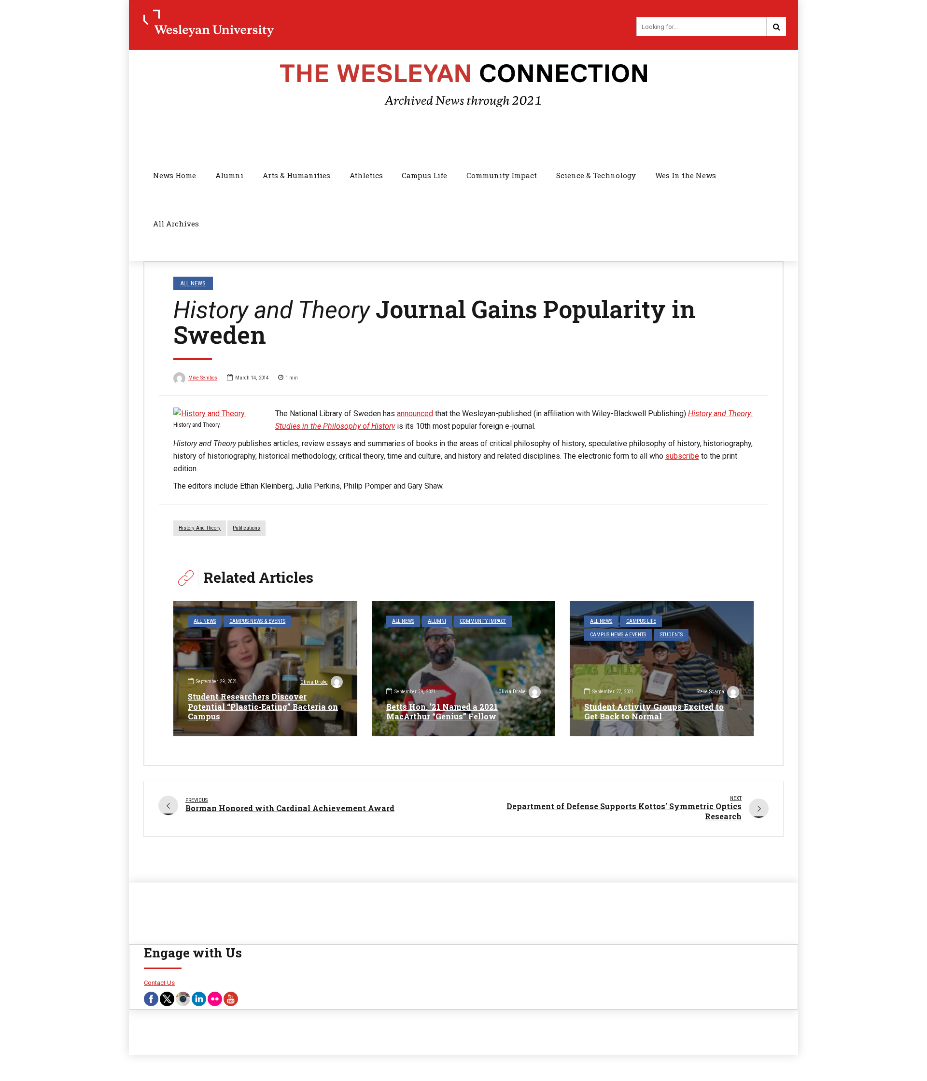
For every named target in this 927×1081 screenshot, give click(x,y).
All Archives (176, 223)
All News (193, 283)
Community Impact (501, 175)
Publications (246, 528)
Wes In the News (685, 175)
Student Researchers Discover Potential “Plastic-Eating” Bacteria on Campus (263, 706)
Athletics (366, 175)
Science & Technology (596, 175)
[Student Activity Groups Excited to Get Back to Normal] (661, 669)
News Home (174, 175)
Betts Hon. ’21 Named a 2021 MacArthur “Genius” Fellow (442, 712)
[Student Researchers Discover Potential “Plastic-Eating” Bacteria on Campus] (265, 669)
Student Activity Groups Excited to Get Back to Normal (654, 712)
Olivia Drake (314, 682)
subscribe (682, 456)
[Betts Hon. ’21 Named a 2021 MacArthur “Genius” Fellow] (463, 669)
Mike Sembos (202, 378)
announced (415, 413)
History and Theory (200, 528)
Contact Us (159, 982)
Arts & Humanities (296, 175)
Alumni (229, 175)
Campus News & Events (257, 621)
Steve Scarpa (710, 691)
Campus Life (424, 175)
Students (671, 635)
